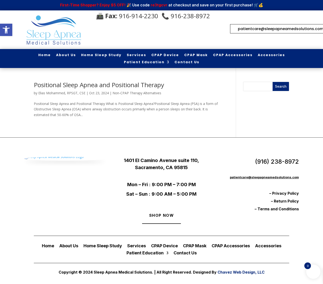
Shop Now (161, 215)
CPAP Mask (196, 55)
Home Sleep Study (101, 55)
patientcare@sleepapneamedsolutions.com (264, 177)
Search (281, 86)
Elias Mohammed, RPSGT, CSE (61, 93)
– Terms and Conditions (277, 209)
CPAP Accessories (233, 55)
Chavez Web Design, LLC (241, 272)
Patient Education (144, 62)
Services (136, 55)
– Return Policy (285, 201)
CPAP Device (165, 55)
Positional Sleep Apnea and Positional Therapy (99, 85)
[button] (6, 30)
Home (44, 55)
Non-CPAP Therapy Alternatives (137, 93)
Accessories (271, 55)
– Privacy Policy (284, 193)
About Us (66, 55)
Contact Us (187, 62)
